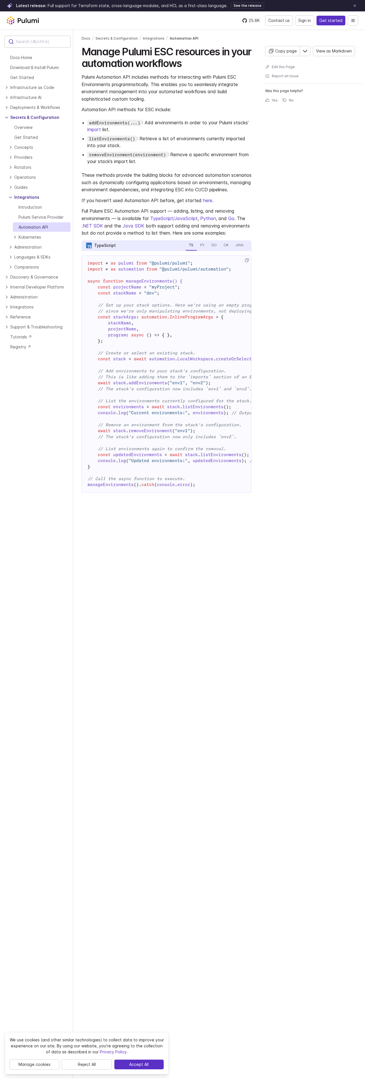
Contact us (279, 20)
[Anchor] (186, 62)
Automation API (184, 38)
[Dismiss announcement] (354, 5)
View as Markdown (334, 50)
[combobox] (37, 42)
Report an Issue (285, 76)
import (94, 129)
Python (208, 218)
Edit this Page (283, 67)
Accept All (139, 1064)
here (207, 200)
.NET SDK (92, 226)
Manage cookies (34, 1064)
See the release (247, 5)
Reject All (87, 1064)
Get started (330, 20)
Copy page (286, 50)
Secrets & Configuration (117, 38)
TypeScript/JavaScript (174, 218)
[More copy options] (305, 51)
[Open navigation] (353, 20)
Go (231, 218)
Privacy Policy (113, 1051)
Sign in (304, 20)
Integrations (154, 38)
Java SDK (133, 226)
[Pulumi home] (23, 21)
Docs (86, 38)
